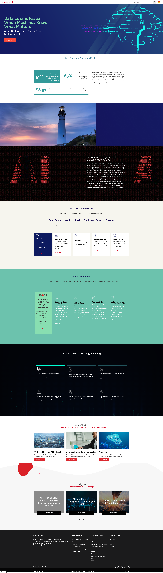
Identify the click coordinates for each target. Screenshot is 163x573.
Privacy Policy (36, 566)
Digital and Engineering (97, 553)
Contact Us (128, 2)
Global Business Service (97, 546)
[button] (2, 29)
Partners (107, 2)
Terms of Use (44, 566)
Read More (49, 512)
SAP (92, 558)
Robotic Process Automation (99, 544)
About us (86, 2)
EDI (92, 542)
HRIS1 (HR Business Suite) (79, 544)
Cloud (92, 539)
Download (39, 459)
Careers (120, 2)
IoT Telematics (76, 546)
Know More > (39, 253)
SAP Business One (96, 561)
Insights (112, 542)
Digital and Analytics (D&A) (98, 556)
